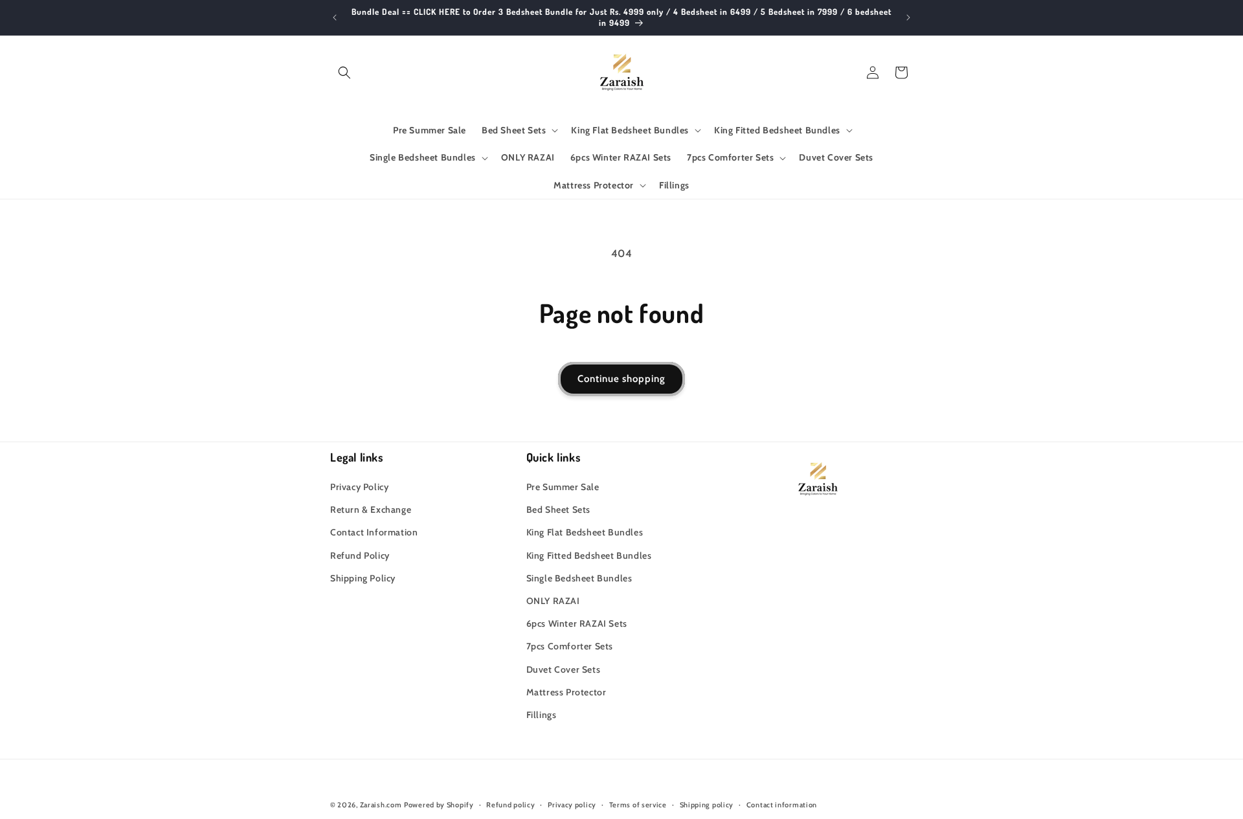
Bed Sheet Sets (558, 509)
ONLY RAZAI (553, 601)
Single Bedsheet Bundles (579, 578)
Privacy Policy (359, 487)
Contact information (781, 804)
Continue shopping (621, 379)
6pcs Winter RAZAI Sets (576, 623)
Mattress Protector (566, 692)
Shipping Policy (363, 578)
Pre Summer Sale (562, 487)
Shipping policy (707, 804)
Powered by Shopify (439, 804)
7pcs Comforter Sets (569, 646)
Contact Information (374, 532)
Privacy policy (572, 804)
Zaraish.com (381, 804)
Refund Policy (360, 555)
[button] (344, 72)
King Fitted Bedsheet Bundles (589, 555)
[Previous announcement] (334, 17)
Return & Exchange (370, 509)
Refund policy (510, 804)
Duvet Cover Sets (563, 669)
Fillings (541, 715)
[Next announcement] (908, 17)
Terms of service (638, 804)
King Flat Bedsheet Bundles (585, 532)
